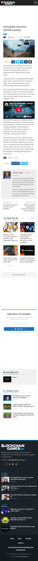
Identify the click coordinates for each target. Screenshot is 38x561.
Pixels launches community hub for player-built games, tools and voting (23, 415)
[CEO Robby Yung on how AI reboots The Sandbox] (7, 398)
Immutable (10, 157)
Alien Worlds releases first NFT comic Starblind (10, 207)
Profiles (21, 543)
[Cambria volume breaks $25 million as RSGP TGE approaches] (7, 407)
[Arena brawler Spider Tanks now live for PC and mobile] (10, 250)
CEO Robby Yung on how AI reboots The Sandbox (21, 396)
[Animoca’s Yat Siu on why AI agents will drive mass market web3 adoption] (5, 488)
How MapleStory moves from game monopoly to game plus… (22, 478)
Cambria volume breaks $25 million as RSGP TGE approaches (23, 405)
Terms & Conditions (22, 556)
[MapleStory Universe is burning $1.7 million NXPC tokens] (5, 511)
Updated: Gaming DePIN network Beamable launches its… (21, 519)
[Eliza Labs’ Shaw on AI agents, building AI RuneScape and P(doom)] (5, 497)
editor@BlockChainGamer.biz (16, 460)
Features (28, 538)
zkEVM (15, 157)
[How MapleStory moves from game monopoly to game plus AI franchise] (5, 480)
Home (12, 538)
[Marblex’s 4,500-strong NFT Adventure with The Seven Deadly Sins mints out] (10, 227)
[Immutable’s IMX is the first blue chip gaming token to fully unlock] (27, 250)
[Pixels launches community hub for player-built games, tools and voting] (7, 415)
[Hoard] (7, 379)
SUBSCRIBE (20, 329)
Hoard (14, 377)
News (5, 34)
